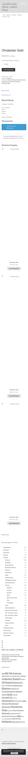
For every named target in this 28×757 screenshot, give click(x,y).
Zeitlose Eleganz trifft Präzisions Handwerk (13, 656)
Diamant (10, 685)
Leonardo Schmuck (10, 582)
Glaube (4, 695)
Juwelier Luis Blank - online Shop (9, 6)
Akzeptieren (14, 753)
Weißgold (6, 721)
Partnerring (16, 706)
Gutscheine (6, 552)
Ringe (6, 605)
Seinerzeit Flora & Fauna (11, 610)
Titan (8, 600)
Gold (9, 694)
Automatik (13, 676)
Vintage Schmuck (9, 623)
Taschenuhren (7, 630)
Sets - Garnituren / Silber (11, 615)
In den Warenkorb (8, 70)
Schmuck (8, 15)
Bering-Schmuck (9, 565)
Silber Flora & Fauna (12, 597)
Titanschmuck (8, 618)
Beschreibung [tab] (5, 90)
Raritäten (5, 555)
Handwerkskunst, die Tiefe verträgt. (11, 654)
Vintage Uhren (7, 635)
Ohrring (12, 81)
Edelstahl (9, 587)
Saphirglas (20, 710)
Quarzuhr (10, 710)
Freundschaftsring (8, 691)
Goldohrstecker (6, 81)
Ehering (6, 688)
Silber (8, 595)
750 (10, 673)
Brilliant (23, 676)
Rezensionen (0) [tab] (6, 95)
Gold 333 (19, 15)
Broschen (7, 570)
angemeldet (12, 136)
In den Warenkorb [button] (14, 268)
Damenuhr (4, 685)
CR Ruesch (7, 682)
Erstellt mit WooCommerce (9, 743)
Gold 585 (9, 592)
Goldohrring (22, 80)
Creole (23, 679)
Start (4, 15)
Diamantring (17, 685)
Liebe (24, 701)
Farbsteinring (14, 689)
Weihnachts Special (7, 661)
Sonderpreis (8, 719)
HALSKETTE (7, 697)
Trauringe (7, 620)
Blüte (10, 80)
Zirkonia (22, 722)
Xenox (6, 625)
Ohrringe (14, 15)
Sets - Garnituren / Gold (11, 612)
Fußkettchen (8, 572)
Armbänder (8, 562)
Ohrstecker (17, 81)
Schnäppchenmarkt (8, 628)
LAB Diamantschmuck (10, 580)
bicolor (19, 676)
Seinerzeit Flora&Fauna (9, 716)
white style (15, 722)
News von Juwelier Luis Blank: (13, 650)
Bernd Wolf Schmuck (10, 567)
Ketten (6, 575)
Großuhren (6, 550)
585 (6, 673)
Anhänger (7, 560)
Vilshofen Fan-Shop (8, 633)
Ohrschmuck (13, 703)
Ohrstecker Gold (6, 83)
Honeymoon (8, 700)
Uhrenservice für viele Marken (9, 659)
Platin (4, 710)
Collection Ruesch (11, 678)
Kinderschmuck (9, 577)
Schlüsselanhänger (10, 607)
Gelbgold (19, 691)
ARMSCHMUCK (6, 676)
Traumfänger (10, 602)
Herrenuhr (14, 698)
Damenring (18, 682)
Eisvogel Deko (5, 658)
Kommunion (18, 701)
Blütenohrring (15, 80)
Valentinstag (16, 719)
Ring (14, 710)
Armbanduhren (7, 547)
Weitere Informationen (19, 751)
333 (3, 673)
